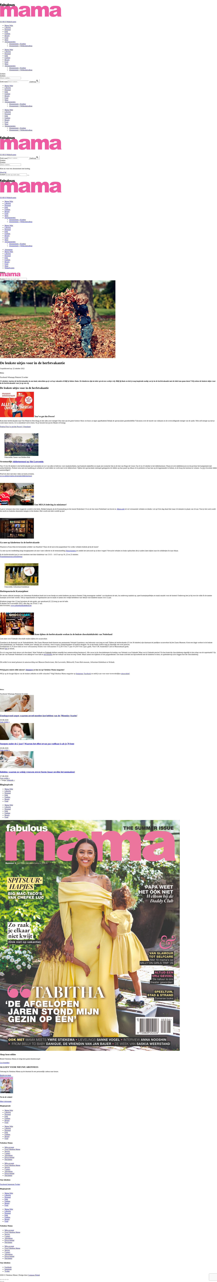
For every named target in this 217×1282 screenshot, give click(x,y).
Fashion (7, 34)
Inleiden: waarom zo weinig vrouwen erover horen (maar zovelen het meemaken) (37, 772)
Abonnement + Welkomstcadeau (20, 46)
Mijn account (9, 1147)
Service (7, 1151)
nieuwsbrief (125, 674)
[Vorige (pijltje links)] (1, 1281)
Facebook (87, 674)
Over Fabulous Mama (12, 1149)
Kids (6, 32)
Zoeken (2, 74)
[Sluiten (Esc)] (8, 1279)
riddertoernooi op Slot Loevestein (28, 461)
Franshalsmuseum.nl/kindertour (11, 557)
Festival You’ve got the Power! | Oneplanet (15, 427)
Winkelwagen (9, 268)
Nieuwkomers (71, 551)
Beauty (7, 36)
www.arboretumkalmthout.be (21, 605)
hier (6, 649)
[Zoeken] (28, 175)
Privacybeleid (9, 1157)
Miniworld (120, 509)
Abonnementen (10, 42)
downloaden (48, 654)
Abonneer (29, 670)
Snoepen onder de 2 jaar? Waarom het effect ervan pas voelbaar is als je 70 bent (37, 744)
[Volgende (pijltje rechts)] (3, 1281)
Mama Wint (9, 25)
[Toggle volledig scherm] (3, 1279)
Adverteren (9, 1155)
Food (6, 38)
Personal (8, 30)
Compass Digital (34, 1275)
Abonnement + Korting (17, 44)
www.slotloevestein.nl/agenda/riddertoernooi (16, 476)
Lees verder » (5, 722)
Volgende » (11, 780)
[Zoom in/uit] (1, 1279)
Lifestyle (8, 28)
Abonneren (9, 250)
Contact (7, 1153)
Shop (6, 40)
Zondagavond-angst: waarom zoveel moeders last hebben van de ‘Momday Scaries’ (38, 715)
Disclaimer (8, 1159)
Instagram (79, 674)
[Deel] (5, 1279)
